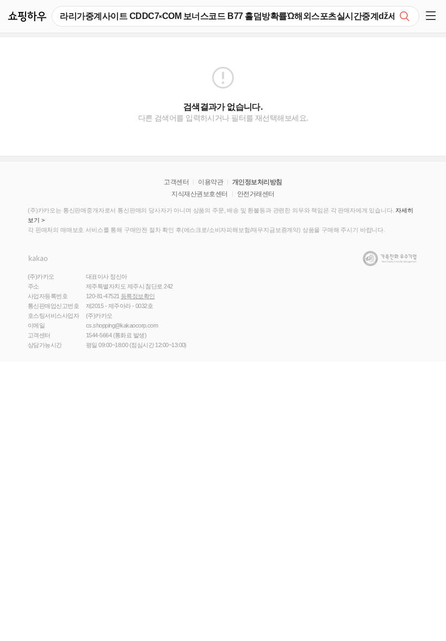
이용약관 (210, 182)
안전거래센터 (256, 194)
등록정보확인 (138, 296)
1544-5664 (99, 335)
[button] (432, 16)
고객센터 (176, 182)
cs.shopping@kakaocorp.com (122, 325)
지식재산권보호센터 (199, 194)
